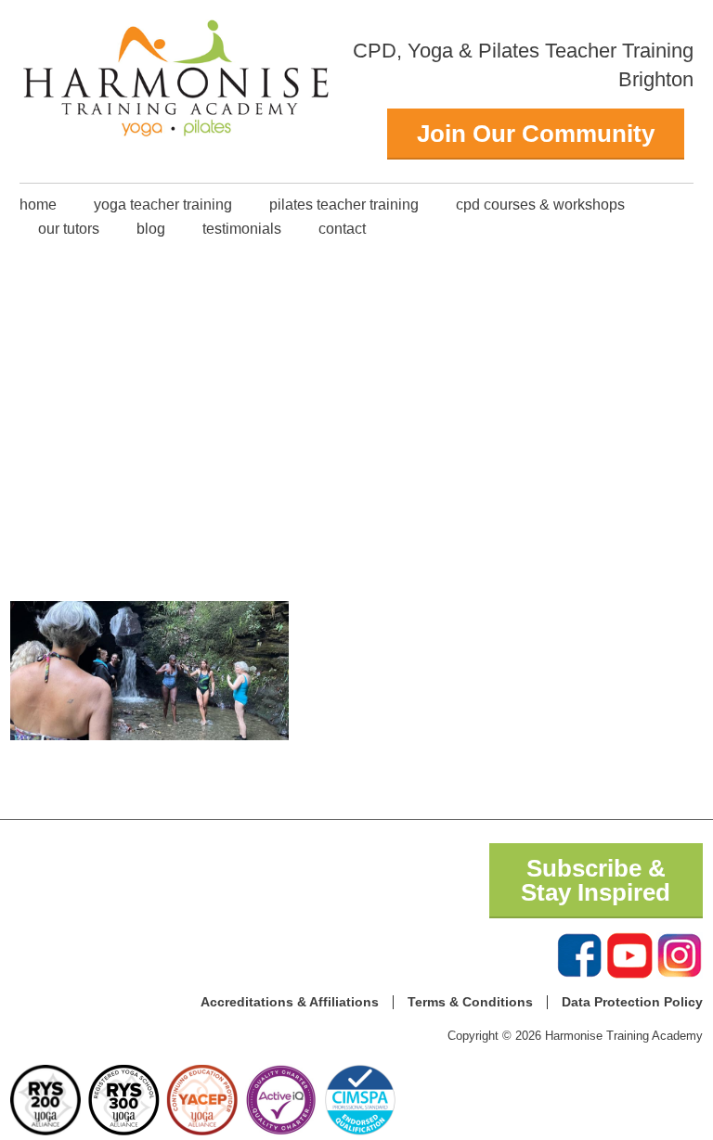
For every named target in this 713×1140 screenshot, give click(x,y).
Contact (342, 229)
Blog (150, 229)
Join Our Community (536, 134)
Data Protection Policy (632, 1001)
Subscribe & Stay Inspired (595, 880)
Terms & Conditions (470, 1001)
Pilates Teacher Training (344, 204)
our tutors (68, 229)
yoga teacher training (163, 204)
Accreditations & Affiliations (290, 1001)
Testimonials (241, 229)
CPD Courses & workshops (540, 204)
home (38, 204)
